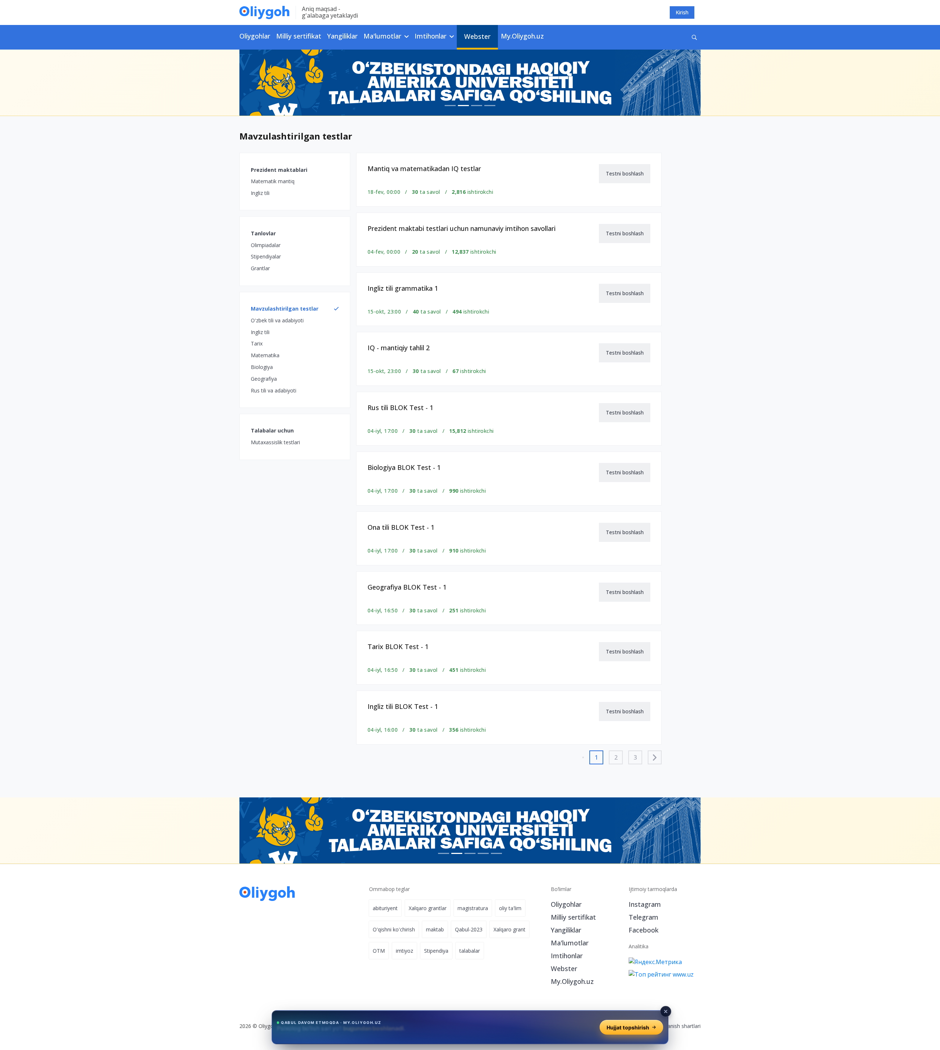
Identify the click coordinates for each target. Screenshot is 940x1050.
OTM (379, 950)
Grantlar (260, 268)
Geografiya (264, 378)
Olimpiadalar (266, 245)
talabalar (469, 950)
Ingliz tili (260, 192)
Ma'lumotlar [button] (383, 36)
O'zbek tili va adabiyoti (277, 320)
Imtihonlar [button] (431, 36)
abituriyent (385, 908)
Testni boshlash (625, 173)
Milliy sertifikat (298, 36)
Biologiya (262, 366)
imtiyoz (404, 950)
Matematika (265, 355)
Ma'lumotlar (570, 942)
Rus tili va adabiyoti (273, 390)
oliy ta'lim (510, 908)
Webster (477, 36)
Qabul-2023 (468, 929)
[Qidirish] (694, 37)
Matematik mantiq (272, 181)
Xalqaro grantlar (427, 908)
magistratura (473, 908)
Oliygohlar (254, 36)
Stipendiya (436, 950)
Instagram (645, 904)
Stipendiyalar (266, 256)
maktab (435, 929)
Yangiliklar (342, 36)
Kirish (682, 12)
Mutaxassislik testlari (275, 442)
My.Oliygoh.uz (522, 36)
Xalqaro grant (509, 929)
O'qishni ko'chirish (394, 929)
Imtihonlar (567, 955)
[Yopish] (665, 1011)
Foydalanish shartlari (676, 1025)
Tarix (257, 343)
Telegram (643, 917)
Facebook (643, 930)
